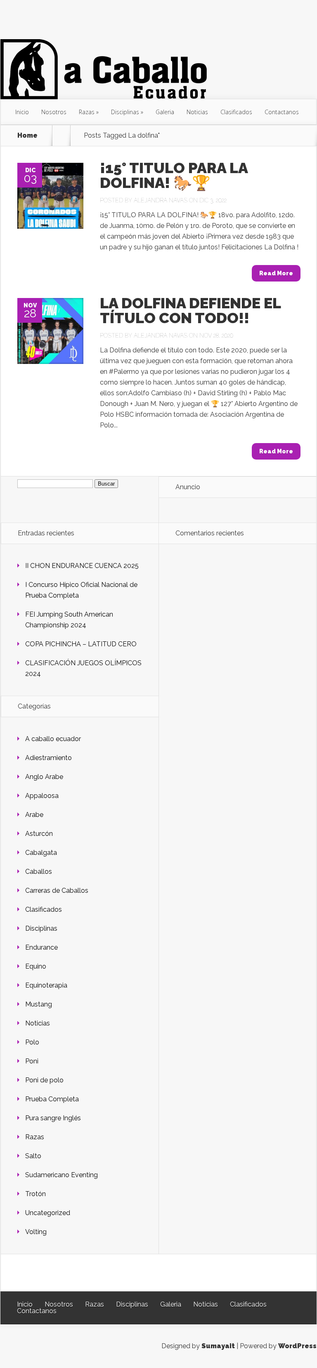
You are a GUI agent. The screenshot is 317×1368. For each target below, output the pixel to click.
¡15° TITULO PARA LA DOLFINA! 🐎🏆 (174, 175)
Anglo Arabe (44, 777)
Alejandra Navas (160, 200)
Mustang (38, 1004)
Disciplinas (125, 112)
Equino (35, 966)
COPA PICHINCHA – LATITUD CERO (81, 644)
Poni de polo (44, 1080)
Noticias (197, 112)
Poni (31, 1061)
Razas (87, 112)
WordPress (297, 1346)
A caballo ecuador (53, 739)
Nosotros (53, 112)
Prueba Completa (52, 1099)
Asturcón (39, 834)
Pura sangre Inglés (53, 1118)
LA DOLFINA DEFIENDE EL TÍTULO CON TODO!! (190, 310)
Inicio (22, 112)
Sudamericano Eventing (61, 1175)
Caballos (38, 871)
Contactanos (282, 112)
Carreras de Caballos (56, 890)
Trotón (35, 1194)
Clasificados (236, 112)
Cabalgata (41, 852)
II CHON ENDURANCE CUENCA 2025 (82, 566)
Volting (36, 1232)
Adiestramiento (48, 758)
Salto (33, 1156)
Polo (32, 1042)
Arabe (34, 815)
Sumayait (218, 1346)
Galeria (165, 112)
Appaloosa (42, 796)
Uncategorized (47, 1213)
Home (27, 135)
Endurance (41, 947)
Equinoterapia (46, 985)
